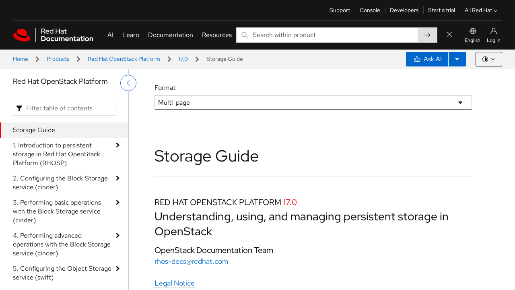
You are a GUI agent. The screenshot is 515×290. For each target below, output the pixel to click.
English (472, 40)
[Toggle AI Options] (457, 59)
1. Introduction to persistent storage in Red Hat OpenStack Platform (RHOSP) (56, 154)
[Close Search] (449, 35)
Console (370, 10)
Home (20, 58)
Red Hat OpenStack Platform (124, 58)
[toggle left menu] (128, 83)
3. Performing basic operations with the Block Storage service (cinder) (57, 211)
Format (164, 87)
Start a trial (441, 10)
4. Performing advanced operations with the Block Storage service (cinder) (62, 244)
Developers (404, 10)
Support (340, 10)
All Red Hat (478, 10)
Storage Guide (34, 130)
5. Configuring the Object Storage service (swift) (62, 273)
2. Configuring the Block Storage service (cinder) (60, 182)
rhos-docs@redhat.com (191, 261)
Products (58, 58)
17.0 (183, 58)
